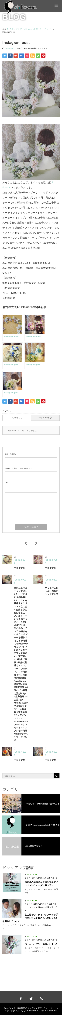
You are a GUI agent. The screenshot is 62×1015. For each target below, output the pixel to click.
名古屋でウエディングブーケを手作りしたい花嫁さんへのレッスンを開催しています (30, 917)
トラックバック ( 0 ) (45, 418)
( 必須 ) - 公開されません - (19, 468)
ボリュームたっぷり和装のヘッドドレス (51, 590)
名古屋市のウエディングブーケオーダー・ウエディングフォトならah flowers (32, 1009)
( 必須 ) (10, 454)
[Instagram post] (31, 151)
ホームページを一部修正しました (41, 944)
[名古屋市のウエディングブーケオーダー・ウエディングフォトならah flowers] (20, 6)
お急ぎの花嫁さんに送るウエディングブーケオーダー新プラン (41, 884)
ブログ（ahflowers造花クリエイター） (34, 29)
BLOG (10, 29)
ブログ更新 (19, 568)
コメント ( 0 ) (16, 418)
